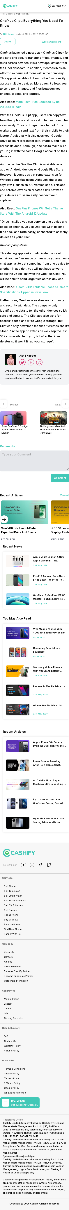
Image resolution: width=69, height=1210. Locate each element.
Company (7, 943)
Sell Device (8, 990)
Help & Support (11, 1028)
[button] (60, 478)
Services (7, 878)
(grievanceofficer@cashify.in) (19, 1156)
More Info (8, 1060)
